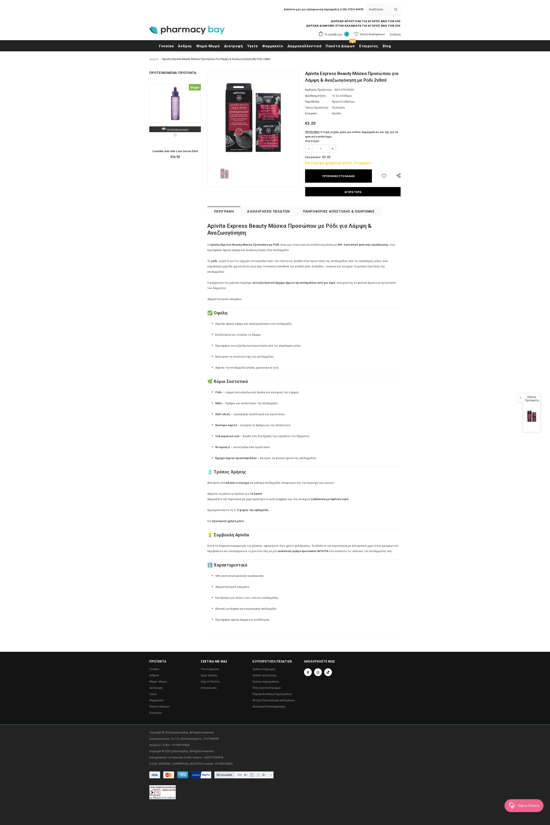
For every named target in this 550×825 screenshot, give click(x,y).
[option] (253, 117)
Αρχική (153, 59)
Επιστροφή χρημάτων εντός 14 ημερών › (339, 163)
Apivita (336, 113)
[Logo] (187, 31)
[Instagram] (318, 672)
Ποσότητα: (312, 141)
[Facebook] (308, 672)
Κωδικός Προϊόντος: (319, 89)
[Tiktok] (328, 672)
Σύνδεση (395, 34)
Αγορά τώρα (352, 192)
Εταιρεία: (311, 113)
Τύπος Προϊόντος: (317, 107)
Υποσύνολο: (313, 157)
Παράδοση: (312, 101)
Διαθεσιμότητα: (315, 95)
